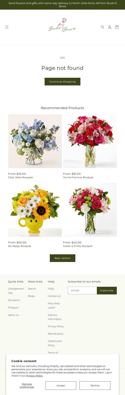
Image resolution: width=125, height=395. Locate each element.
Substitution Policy (55, 343)
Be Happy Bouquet (19, 246)
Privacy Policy (34, 375)
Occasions (14, 300)
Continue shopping (62, 81)
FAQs (51, 288)
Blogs (31, 296)
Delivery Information (55, 316)
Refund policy (55, 333)
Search (32, 288)
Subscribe (106, 290)
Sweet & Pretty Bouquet (78, 246)
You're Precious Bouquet (78, 177)
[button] (6, 27)
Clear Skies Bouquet (20, 177)
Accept (61, 385)
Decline (94, 385)
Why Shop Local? (54, 305)
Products (13, 307)
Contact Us (54, 296)
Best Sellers (62, 258)
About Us (13, 314)
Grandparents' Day (16, 290)
